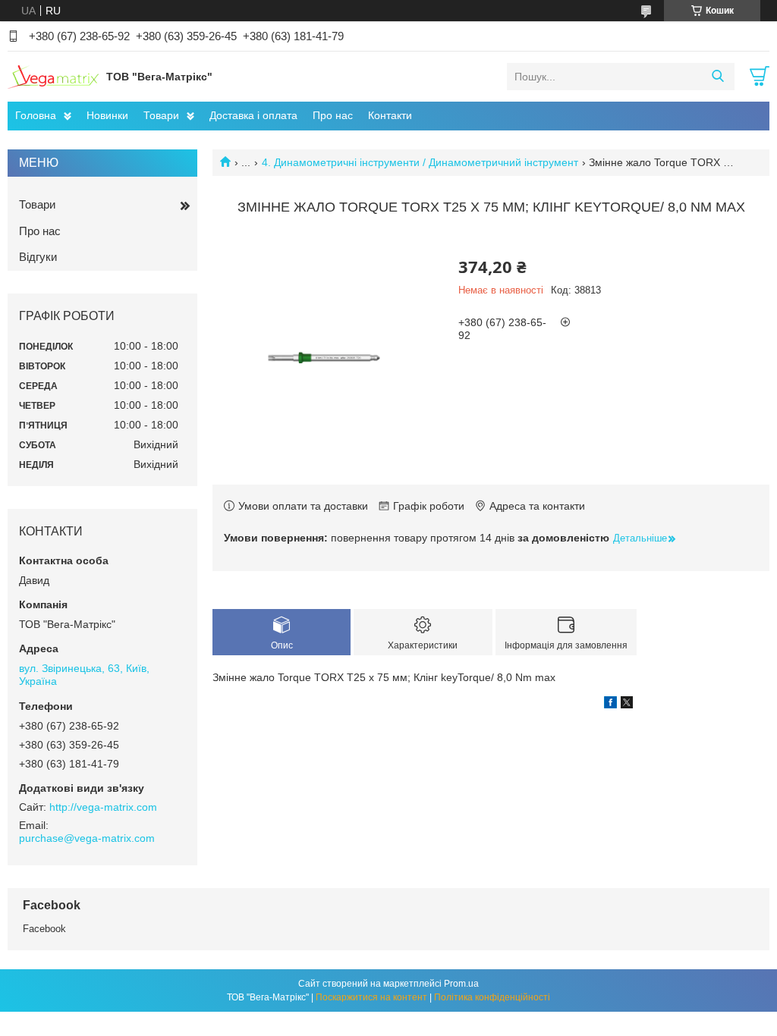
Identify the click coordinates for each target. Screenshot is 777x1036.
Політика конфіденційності (492, 997)
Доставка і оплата (253, 115)
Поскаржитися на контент (371, 997)
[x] (627, 705)
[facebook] (610, 705)
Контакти (390, 115)
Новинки (107, 115)
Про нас (333, 115)
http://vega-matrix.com (103, 807)
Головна (35, 115)
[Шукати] (717, 76)
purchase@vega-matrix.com (87, 838)
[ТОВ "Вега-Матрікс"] (53, 76)
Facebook (44, 928)
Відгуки (38, 256)
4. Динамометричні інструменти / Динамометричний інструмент (420, 162)
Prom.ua (461, 983)
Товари (161, 115)
